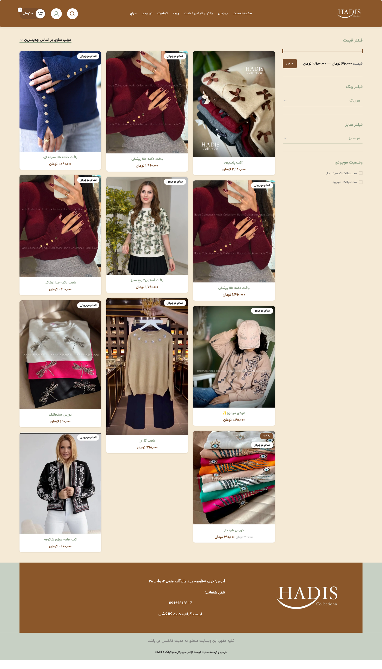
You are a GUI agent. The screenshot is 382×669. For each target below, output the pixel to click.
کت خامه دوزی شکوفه (60, 539)
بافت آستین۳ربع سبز (147, 280)
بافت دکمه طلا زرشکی (147, 159)
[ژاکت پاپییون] (234, 104)
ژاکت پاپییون (233, 162)
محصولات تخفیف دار (341, 173)
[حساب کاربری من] (56, 14)
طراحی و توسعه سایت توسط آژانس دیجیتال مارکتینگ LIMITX (191, 652)
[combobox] (323, 100)
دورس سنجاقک (60, 414)
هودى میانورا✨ (233, 413)
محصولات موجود (344, 182)
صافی (289, 64)
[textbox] (323, 100)
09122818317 (180, 603)
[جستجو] (72, 14)
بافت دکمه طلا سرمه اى (60, 157)
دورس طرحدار (234, 530)
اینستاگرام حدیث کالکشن (180, 614)
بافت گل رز (147, 440)
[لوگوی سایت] (349, 13)
